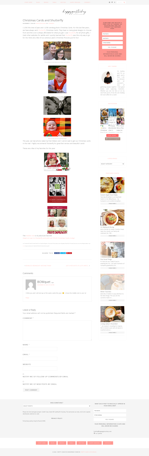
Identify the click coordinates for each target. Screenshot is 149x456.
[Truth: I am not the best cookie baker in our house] (104, 112)
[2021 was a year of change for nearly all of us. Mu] (112, 120)
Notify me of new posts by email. (40, 384)
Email (26, 354)
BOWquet (43, 282)
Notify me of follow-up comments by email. (46, 377)
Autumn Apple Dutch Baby (109, 195)
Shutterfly (42, 30)
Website (27, 364)
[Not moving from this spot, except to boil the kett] (120, 112)
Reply (27, 298)
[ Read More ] (112, 203)
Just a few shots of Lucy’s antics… (77, 265)
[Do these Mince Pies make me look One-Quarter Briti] (120, 129)
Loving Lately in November (109, 324)
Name (26, 345)
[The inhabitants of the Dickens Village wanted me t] (104, 120)
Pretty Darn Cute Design (88, 452)
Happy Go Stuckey (74, 11)
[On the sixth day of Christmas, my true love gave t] (120, 120)
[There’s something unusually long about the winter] (112, 112)
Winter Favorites (105, 292)
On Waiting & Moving (107, 227)
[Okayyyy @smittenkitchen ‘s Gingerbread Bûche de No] (112, 129)
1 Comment (51, 23)
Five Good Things (106, 259)
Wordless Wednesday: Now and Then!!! (38, 265)
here (23, 246)
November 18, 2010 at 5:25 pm (45, 285)
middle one (30, 236)
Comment (28, 318)
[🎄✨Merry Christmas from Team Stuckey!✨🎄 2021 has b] (104, 129)
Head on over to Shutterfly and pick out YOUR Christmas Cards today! (49, 238)
